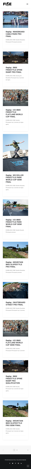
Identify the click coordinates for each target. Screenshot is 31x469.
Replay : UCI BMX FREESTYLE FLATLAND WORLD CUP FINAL (14, 113)
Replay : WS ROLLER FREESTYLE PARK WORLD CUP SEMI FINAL (15, 178)
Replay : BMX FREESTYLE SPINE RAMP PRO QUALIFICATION (14, 379)
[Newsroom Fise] (7, 4)
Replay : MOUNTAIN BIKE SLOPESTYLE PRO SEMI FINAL (14, 423)
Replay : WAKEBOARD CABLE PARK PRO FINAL (15, 34)
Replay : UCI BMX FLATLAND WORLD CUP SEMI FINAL (14, 342)
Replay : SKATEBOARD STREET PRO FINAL (15, 303)
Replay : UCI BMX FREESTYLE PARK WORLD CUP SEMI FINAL (14, 223)
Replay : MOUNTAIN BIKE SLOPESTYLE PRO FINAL (14, 264)
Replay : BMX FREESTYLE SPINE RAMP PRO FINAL (14, 69)
